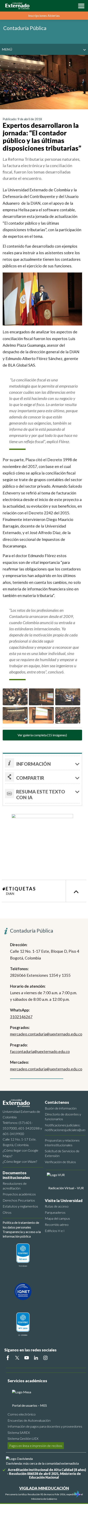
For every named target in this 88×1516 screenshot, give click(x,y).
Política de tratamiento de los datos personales (21, 1224)
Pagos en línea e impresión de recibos (35, 1446)
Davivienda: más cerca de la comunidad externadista (42, 1463)
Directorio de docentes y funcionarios (63, 1116)
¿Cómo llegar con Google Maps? (20, 1153)
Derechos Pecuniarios (19, 1200)
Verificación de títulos (60, 1162)
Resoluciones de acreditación (15, 1185)
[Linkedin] (36, 1357)
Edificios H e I (54, 1231)
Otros (7, 1212)
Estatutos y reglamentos (20, 1206)
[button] (80, 5)
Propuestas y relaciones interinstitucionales (62, 1142)
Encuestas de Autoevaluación (29, 1420)
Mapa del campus (57, 1218)
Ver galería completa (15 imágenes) (42, 735)
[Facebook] (7, 1357)
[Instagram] (45, 1357)
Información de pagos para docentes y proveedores (45, 1426)
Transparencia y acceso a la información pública (22, 1234)
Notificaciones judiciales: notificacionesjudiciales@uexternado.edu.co (65, 1127)
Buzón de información (61, 1108)
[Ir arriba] (76, 891)
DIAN (10, 893)
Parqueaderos (55, 1212)
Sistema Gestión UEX (23, 1438)
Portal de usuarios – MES (29, 1405)
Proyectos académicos (19, 1194)
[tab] (42, 793)
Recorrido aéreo (57, 1224)
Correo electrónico (22, 1414)
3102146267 (21, 1016)
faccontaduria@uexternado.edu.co (40, 1051)
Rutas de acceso (57, 1206)
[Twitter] (17, 1357)
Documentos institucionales (16, 1175)
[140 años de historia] (77, 1494)
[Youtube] (26, 1357)
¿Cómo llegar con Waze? (20, 1161)
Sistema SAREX (19, 1432)
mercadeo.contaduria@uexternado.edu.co (46, 1034)
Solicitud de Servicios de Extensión (62, 1153)
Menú (7, 49)
